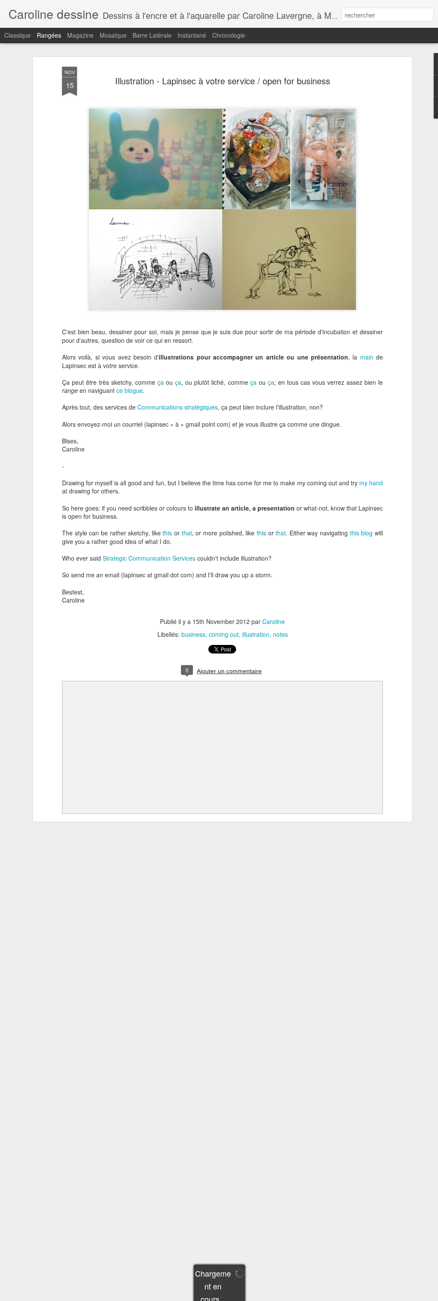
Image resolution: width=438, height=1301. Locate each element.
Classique (17, 35)
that (187, 533)
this (167, 533)
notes (280, 634)
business (193, 634)
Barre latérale (152, 35)
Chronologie (228, 35)
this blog (361, 533)
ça (160, 382)
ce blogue (129, 390)
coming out (224, 634)
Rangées (49, 35)
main (366, 357)
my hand (371, 482)
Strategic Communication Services (149, 558)
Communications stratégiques (177, 407)
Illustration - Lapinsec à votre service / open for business (222, 80)
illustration (255, 634)
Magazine (80, 35)
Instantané (192, 35)
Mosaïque (113, 35)
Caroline (273, 621)
